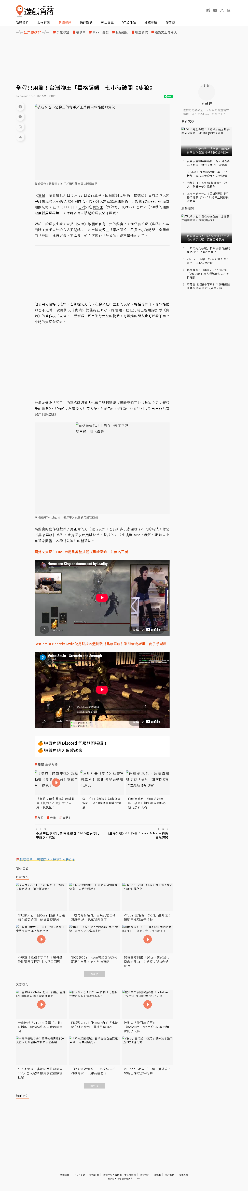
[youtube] (215, 10)
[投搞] (208, 10)
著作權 (118, 1174)
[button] (229, 10)
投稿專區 (150, 22)
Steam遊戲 (100, 32)
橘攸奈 (81, 32)
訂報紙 (157, 1174)
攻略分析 (22, 22)
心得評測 (43, 22)
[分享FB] (20, 106)
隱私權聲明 (130, 1174)
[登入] (222, 10)
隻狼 (41, 817)
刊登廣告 (65, 1174)
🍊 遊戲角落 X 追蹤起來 (60, 750)
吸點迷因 (122, 32)
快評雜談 (86, 22)
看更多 (94, 974)
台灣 (53, 817)
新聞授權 (94, 1174)
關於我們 (169, 1174)
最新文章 (187, 121)
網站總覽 (183, 1174)
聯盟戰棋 (141, 32)
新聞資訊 (65, 22)
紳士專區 (107, 22)
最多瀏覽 (187, 208)
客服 (82, 1174)
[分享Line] (20, 116)
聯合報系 (144, 1174)
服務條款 (108, 1174)
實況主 (66, 817)
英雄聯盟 (63, 32)
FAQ (76, 1174)
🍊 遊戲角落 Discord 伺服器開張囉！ (73, 743)
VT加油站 (129, 22)
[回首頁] (35, 11)
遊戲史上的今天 (166, 32)
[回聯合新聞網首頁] (19, 11)
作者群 (170, 22)
